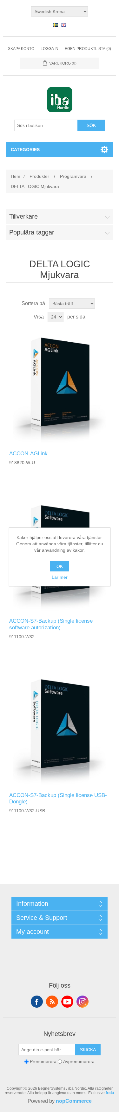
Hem (15, 176)
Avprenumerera (79, 1061)
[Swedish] (55, 25)
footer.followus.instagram (82, 1002)
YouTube (67, 1002)
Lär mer (60, 577)
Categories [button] (25, 149)
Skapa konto (21, 48)
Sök (91, 125)
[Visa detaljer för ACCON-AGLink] (59, 390)
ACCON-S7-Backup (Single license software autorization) (51, 624)
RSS (52, 1002)
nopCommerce (74, 1101)
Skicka (88, 1049)
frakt (110, 1093)
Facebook (37, 1002)
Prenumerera (43, 1061)
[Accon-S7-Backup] (59, 732)
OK (59, 566)
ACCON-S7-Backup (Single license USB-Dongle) (58, 798)
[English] (64, 25)
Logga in (49, 48)
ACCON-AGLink (28, 454)
